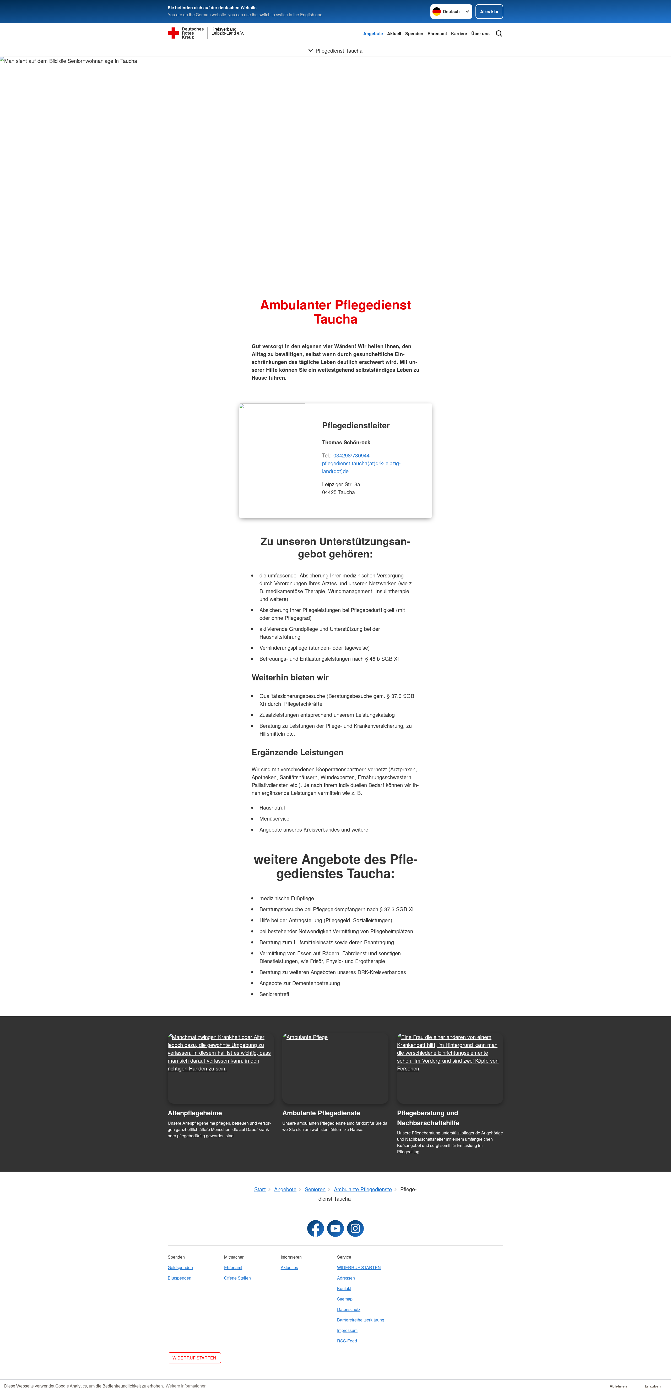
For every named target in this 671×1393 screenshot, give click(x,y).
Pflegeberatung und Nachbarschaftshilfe (428, 1117)
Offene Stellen (237, 1278)
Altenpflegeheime (195, 1112)
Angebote (373, 33)
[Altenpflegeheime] (221, 1068)
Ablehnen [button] (618, 1386)
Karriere (459, 33)
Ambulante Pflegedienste (321, 1112)
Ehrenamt (437, 33)
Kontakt (344, 1288)
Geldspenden (180, 1267)
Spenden (414, 33)
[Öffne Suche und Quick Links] (499, 33)
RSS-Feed (347, 1341)
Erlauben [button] (653, 1386)
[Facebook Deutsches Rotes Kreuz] (315, 1228)
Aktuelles (289, 1267)
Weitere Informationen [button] (186, 1386)
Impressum (347, 1330)
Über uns (480, 33)
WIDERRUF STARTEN (359, 1267)
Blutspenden (179, 1278)
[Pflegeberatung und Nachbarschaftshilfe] (450, 1068)
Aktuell (394, 33)
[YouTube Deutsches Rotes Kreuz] (335, 1228)
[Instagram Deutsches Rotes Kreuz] (355, 1228)
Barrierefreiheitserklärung (360, 1320)
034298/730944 (351, 455)
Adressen (346, 1278)
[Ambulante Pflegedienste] (335, 1068)
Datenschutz (348, 1309)
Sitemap (345, 1299)
